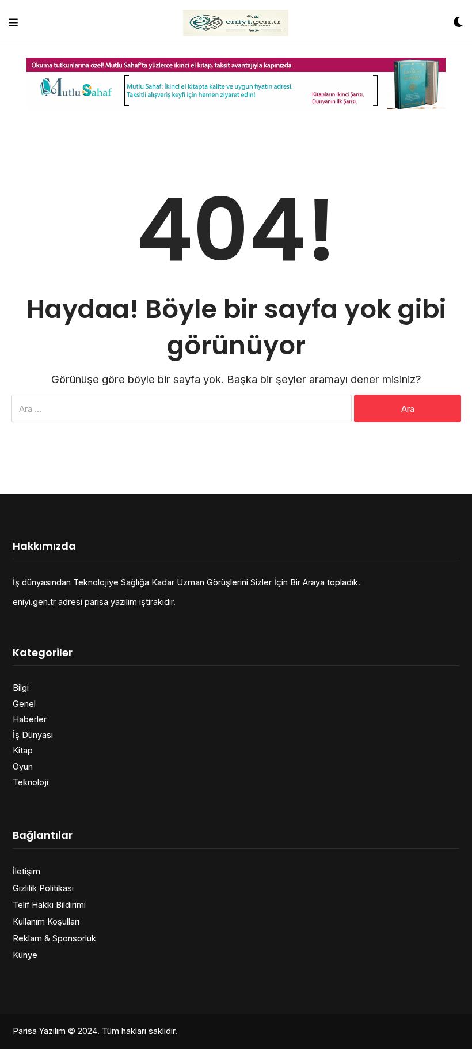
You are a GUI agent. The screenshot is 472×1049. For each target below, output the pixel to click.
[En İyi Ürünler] (235, 23)
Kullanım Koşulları (46, 921)
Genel (24, 704)
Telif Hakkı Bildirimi (49, 905)
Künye (25, 955)
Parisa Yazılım (39, 1031)
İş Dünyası (33, 735)
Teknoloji (30, 782)
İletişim (26, 871)
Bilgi (21, 687)
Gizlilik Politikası (43, 888)
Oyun (23, 766)
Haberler (30, 719)
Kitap (23, 750)
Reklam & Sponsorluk (54, 938)
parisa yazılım (111, 602)
